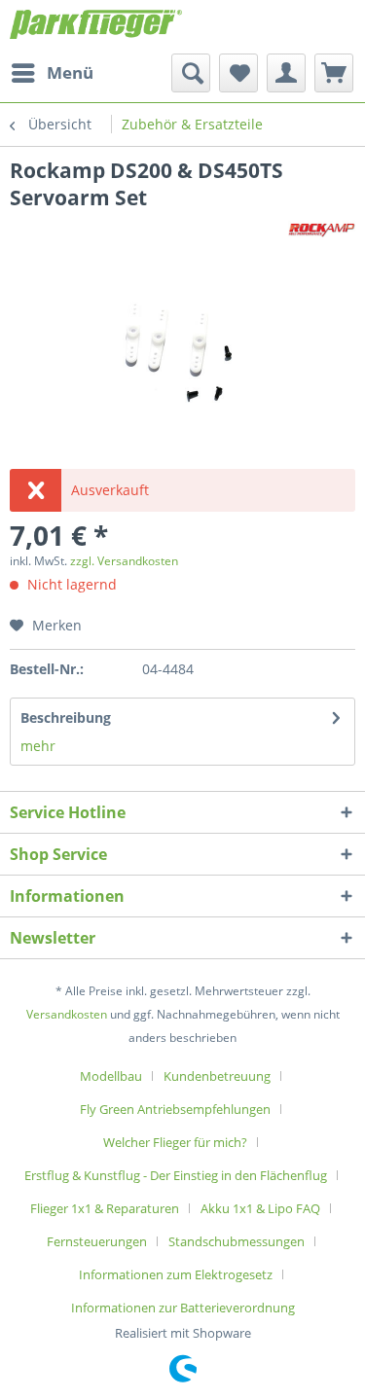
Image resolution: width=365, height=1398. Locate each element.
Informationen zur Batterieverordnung (183, 1307)
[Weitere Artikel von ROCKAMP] (321, 228)
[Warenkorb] (333, 73)
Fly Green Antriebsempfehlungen (175, 1109)
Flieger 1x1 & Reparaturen (104, 1208)
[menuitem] (51, 73)
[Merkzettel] (238, 73)
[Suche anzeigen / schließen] (190, 73)
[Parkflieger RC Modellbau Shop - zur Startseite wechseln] (96, 27)
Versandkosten (66, 1014)
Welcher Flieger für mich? (175, 1142)
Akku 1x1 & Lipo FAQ (260, 1208)
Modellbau (111, 1076)
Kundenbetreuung (217, 1076)
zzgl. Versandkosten (124, 561)
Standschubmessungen (236, 1241)
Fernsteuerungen (97, 1241)
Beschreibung (65, 717)
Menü (70, 72)
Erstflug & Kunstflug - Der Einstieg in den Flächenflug (175, 1175)
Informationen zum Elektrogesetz (176, 1274)
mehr (37, 745)
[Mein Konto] (286, 73)
